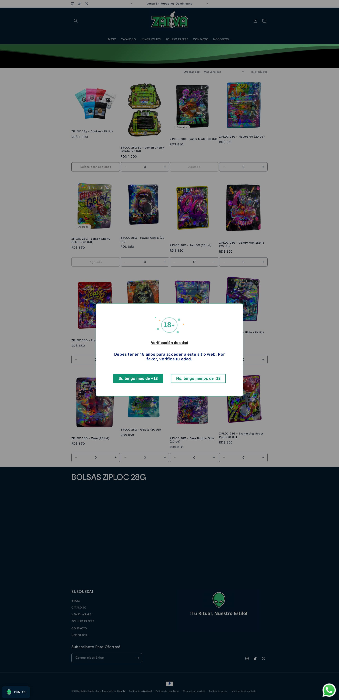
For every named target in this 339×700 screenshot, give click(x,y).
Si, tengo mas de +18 (138, 378)
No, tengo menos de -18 (198, 378)
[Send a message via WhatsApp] (329, 690)
